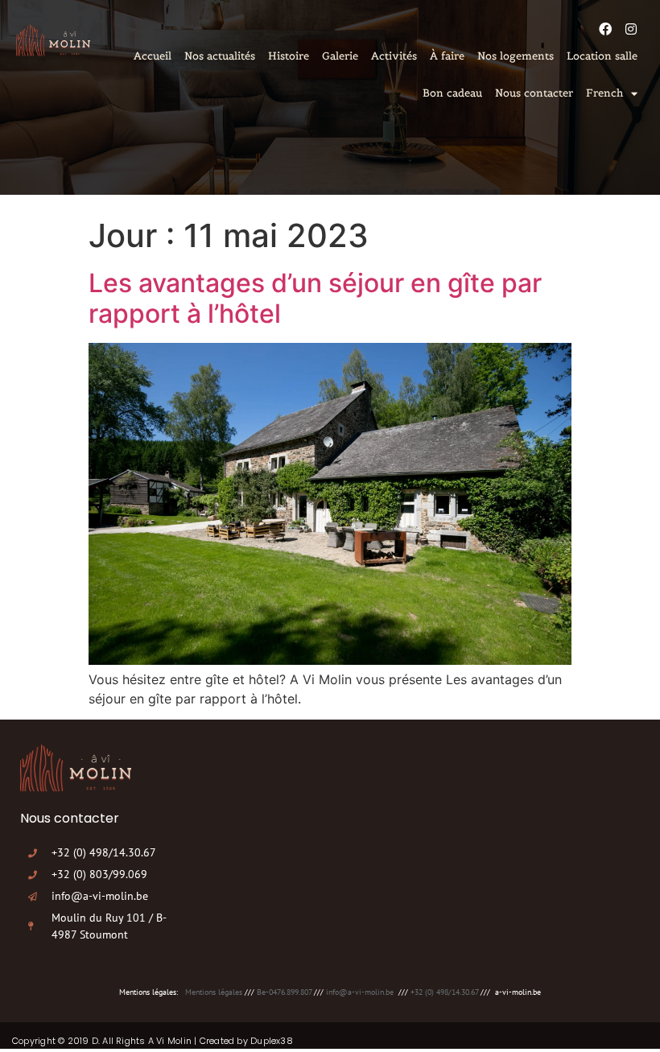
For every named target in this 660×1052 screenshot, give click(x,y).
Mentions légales (213, 992)
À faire (447, 56)
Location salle (602, 56)
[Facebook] (605, 29)
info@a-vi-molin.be (360, 992)
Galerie (340, 56)
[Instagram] (631, 29)
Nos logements (515, 56)
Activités (394, 56)
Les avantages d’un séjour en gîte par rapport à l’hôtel (315, 298)
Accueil (152, 56)
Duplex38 (271, 1040)
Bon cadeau (452, 93)
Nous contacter (534, 93)
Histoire (288, 56)
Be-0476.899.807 (284, 992)
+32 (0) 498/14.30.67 (444, 992)
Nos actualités (219, 56)
